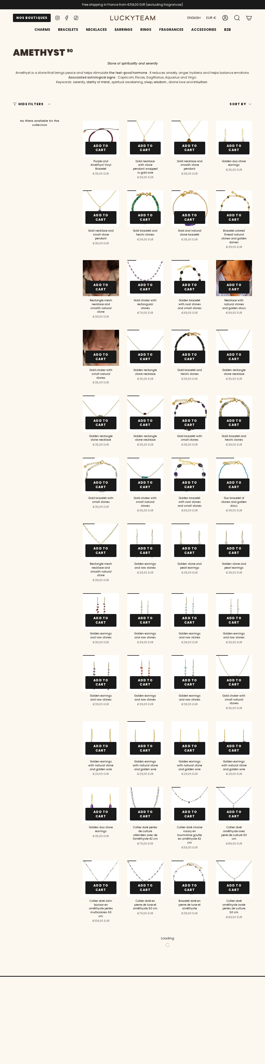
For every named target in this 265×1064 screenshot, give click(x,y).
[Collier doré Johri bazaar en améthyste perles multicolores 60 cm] (101, 879)
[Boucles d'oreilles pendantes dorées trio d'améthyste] (145, 1026)
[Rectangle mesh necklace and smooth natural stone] (101, 278)
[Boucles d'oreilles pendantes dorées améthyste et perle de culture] (101, 1026)
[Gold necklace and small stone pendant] (101, 208)
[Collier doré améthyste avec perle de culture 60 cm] (234, 805)
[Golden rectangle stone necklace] (145, 348)
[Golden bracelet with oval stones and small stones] (190, 278)
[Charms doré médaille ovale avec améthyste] (234, 952)
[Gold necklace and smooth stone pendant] (190, 139)
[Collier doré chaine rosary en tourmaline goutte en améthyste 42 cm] (190, 805)
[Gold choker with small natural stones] (101, 348)
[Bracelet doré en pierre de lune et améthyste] (190, 879)
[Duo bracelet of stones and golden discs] (234, 476)
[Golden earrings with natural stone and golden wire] (101, 739)
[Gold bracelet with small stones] (190, 414)
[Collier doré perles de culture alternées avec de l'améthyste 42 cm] (145, 805)
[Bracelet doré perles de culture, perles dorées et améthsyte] (145, 952)
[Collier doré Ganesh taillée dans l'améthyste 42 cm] (101, 952)
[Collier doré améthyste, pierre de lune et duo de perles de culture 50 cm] (190, 952)
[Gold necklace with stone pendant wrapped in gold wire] (145, 139)
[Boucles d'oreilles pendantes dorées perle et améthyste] (234, 1026)
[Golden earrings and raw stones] (145, 542)
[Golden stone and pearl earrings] (190, 542)
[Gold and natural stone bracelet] (190, 208)
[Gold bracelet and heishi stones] (145, 208)
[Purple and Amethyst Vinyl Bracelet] (101, 139)
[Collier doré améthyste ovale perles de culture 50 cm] (234, 879)
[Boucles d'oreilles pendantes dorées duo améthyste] (190, 1026)
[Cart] (249, 17)
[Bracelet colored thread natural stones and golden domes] (234, 208)
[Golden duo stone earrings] (234, 139)
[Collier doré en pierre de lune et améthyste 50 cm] (145, 879)
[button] (68, 30)
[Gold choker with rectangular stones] (145, 278)
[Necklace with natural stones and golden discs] (234, 278)
